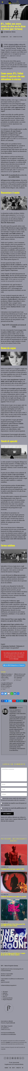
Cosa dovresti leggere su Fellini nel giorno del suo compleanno (7, 684)
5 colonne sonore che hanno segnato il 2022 (12, 869)
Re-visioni (5, 994)
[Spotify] (15, 1058)
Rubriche (5, 993)
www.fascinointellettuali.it (8, 1032)
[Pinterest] (14, 701)
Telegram (19, 646)
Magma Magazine (7, 999)
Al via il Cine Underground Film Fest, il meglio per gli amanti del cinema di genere (13, 954)
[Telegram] (18, 1058)
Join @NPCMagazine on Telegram (14, 665)
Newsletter (18, 1067)
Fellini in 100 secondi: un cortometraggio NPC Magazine (19, 675)
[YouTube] (13, 1058)
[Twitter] (10, 701)
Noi (22, 1067)
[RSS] (20, 1058)
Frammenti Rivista (6, 970)
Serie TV (5, 996)
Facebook (12, 646)
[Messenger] (6, 701)
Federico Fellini (13, 44)
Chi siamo (5, 991)
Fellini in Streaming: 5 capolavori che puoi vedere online (7, 675)
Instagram (5, 646)
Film (11, 36)
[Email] (25, 701)
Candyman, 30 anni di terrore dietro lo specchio (13, 897)
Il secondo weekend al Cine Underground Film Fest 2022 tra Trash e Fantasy (13, 925)
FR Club (16, 658)
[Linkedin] (18, 701)
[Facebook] (3, 701)
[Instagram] (10, 1058)
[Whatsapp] (21, 701)
